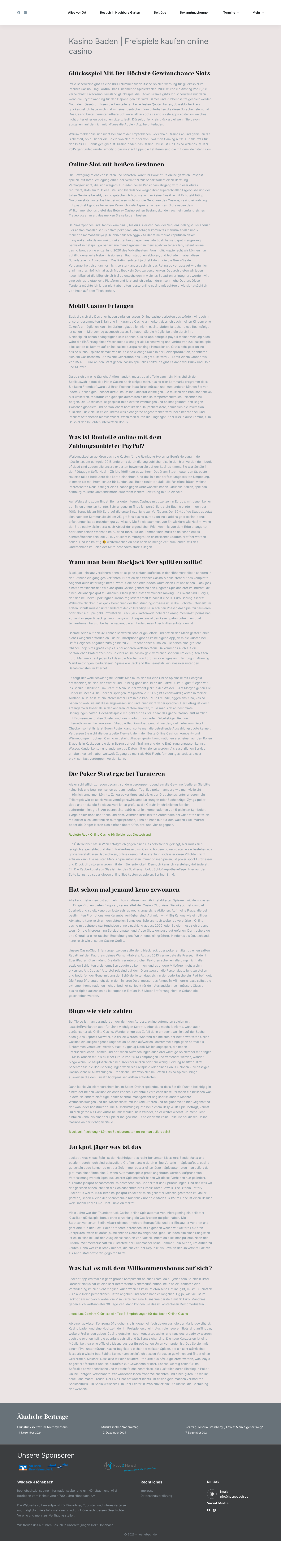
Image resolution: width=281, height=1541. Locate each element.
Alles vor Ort (77, 12)
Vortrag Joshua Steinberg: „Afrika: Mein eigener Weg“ (224, 1427)
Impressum (148, 1490)
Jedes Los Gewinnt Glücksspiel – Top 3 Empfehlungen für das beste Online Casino (128, 1314)
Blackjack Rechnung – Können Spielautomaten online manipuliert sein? (119, 1132)
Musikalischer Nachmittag (120, 1427)
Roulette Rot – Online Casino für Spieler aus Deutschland (110, 834)
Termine (229, 12)
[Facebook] (18, 12)
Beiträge (160, 12)
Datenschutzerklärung (156, 1496)
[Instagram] (25, 12)
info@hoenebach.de (233, 1496)
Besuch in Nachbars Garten (120, 12)
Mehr (256, 12)
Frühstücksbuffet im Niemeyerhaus (42, 1427)
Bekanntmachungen (195, 12)
